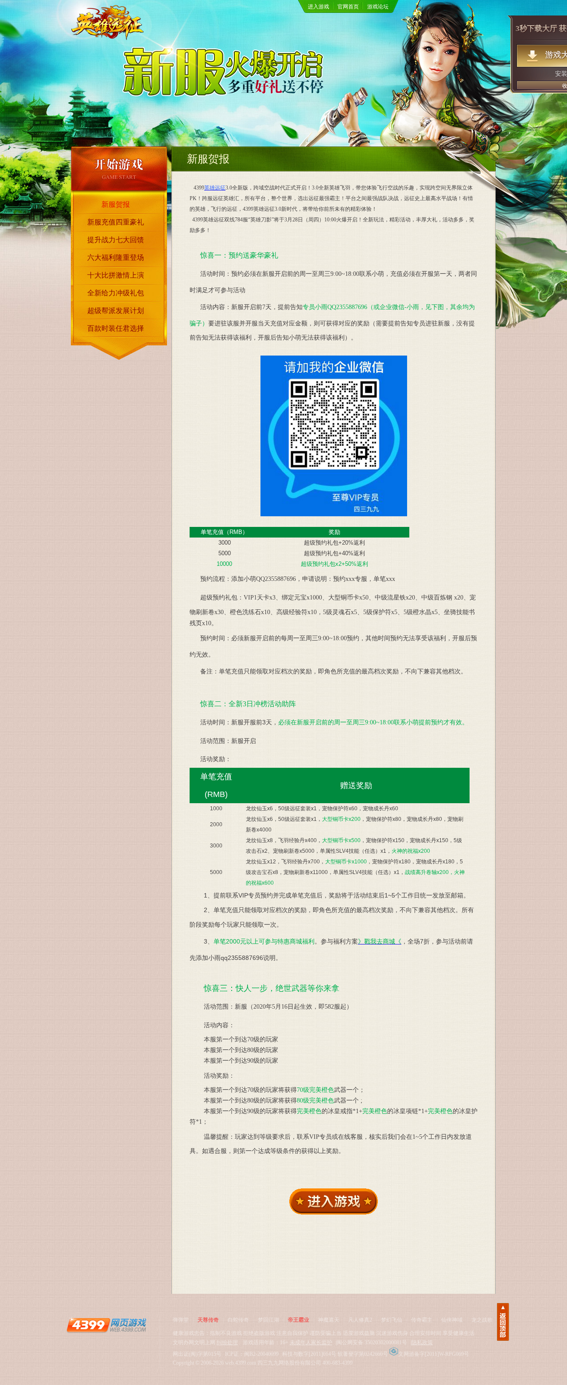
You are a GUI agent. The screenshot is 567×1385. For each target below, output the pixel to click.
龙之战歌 (482, 1320)
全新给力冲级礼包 (115, 293)
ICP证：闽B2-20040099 (252, 1354)
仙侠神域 (451, 1320)
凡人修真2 (360, 1320)
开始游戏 (119, 168)
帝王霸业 (298, 1320)
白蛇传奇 (238, 1320)
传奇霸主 (421, 1320)
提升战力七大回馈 (115, 240)
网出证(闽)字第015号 (197, 1354)
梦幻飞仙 (391, 1320)
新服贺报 (115, 204)
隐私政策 (422, 1342)
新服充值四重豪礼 (115, 222)
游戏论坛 (377, 7)
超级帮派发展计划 (115, 310)
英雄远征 (108, 30)
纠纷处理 (227, 1342)
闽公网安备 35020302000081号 (372, 1342)
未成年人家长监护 (311, 1342)
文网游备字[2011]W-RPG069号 (433, 1354)
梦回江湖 (268, 1320)
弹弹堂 (181, 1320)
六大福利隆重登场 (115, 257)
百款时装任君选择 (115, 328)
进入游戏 (318, 7)
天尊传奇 (208, 1320)
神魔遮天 (328, 1320)
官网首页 (348, 7)
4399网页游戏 (106, 1325)
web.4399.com (240, 1363)
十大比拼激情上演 (115, 275)
